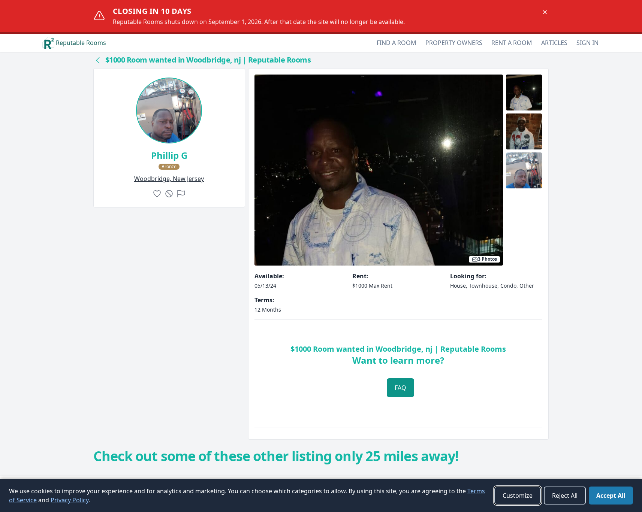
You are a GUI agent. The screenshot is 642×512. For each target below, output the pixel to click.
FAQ (400, 388)
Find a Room (396, 43)
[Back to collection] (97, 60)
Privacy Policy (69, 500)
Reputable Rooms (81, 43)
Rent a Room (511, 43)
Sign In (587, 43)
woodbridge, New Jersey (169, 179)
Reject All (565, 495)
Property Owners (453, 43)
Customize (518, 495)
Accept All (611, 495)
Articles (554, 43)
